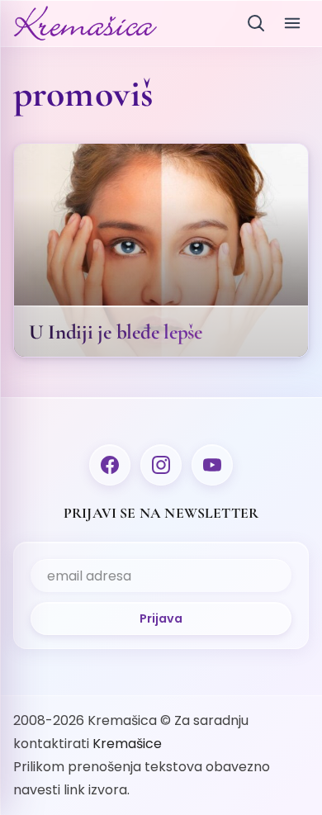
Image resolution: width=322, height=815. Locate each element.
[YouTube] (212, 465)
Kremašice (127, 743)
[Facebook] (109, 465)
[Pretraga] (255, 23)
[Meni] (292, 23)
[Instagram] (161, 465)
